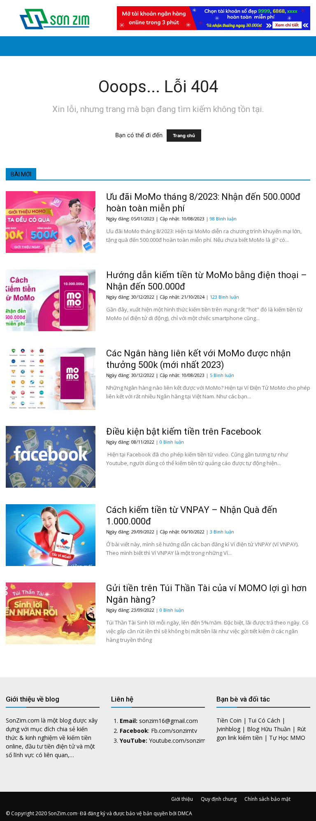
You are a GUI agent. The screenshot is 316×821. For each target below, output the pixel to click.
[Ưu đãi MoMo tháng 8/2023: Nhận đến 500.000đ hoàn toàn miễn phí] (50, 222)
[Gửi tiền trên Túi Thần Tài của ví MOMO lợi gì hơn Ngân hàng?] (50, 613)
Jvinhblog (228, 729)
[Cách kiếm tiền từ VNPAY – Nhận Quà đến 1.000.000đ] (50, 535)
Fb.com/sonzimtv (174, 730)
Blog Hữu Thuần (268, 729)
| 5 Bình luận (220, 375)
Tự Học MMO (287, 737)
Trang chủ (184, 135)
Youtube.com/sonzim (177, 740)
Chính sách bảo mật (267, 798)
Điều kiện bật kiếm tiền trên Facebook (183, 431)
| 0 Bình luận (170, 442)
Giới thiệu (182, 798)
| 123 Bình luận (222, 297)
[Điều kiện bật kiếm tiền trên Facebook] (50, 457)
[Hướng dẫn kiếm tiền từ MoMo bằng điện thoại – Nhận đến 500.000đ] (50, 300)
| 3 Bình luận (220, 532)
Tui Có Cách (264, 720)
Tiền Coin (229, 720)
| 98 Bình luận (221, 218)
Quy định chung (219, 798)
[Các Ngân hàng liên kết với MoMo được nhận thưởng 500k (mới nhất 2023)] (50, 379)
